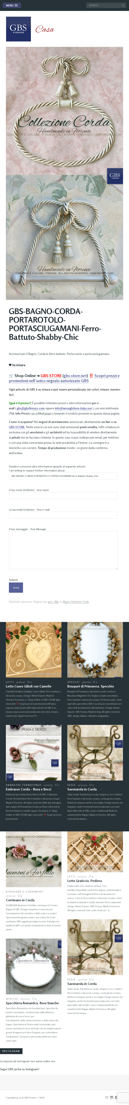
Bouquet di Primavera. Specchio (90, 686)
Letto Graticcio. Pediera (84, 881)
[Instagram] (111, 1097)
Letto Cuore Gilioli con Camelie (28, 686)
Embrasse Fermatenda (24, 785)
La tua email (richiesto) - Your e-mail (29, 509)
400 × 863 (53, 601)
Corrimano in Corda (20, 900)
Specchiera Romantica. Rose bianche (32, 1003)
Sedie (71, 785)
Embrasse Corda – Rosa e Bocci (28, 789)
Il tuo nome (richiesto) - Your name (29, 490)
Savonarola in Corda (82, 789)
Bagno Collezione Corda (76, 601)
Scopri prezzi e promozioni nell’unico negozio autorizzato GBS (64, 378)
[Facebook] (116, 1097)
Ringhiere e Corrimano (25, 891)
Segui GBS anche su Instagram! (19, 1069)
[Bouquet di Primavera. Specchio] (95, 650)
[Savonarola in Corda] (95, 753)
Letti (10, 682)
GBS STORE (17, 427)
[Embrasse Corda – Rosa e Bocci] (33, 753)
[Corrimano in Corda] (33, 859)
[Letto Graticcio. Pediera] (95, 851)
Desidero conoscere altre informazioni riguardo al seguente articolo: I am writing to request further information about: (47, 468)
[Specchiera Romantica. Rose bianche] (33, 966)
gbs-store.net (75, 375)
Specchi (73, 682)
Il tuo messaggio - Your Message (27, 529)
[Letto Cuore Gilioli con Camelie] (33, 650)
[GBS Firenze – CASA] (33, 29)
